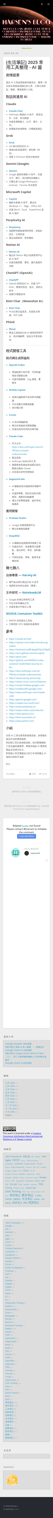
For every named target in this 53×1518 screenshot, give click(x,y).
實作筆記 (27, 1195)
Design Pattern (29, 1164)
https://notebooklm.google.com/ (25, 688)
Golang (43, 1167)
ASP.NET (37, 1157)
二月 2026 (10, 1102)
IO (33, 1171)
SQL (7, 1184)
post (6, 1196)
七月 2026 (10, 1086)
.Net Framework (13, 1156)
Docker (40, 1164)
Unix (24, 1192)
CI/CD (16, 1160)
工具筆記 (38, 1195)
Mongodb (8, 1178)
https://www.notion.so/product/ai (26, 710)
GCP (34, 1167)
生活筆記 (11, 774)
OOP (13, 1181)
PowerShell (29, 1181)
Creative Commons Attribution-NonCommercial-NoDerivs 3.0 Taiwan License (23, 1136)
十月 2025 (10, 1111)
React (37, 1181)
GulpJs (14, 1171)
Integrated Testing (11, 1174)
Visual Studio (35, 1192)
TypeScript (31, 1187)
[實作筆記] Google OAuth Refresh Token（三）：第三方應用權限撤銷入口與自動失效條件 (26, 1056)
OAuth (7, 1181)
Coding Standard (32, 1161)
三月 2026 (10, 1099)
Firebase (29, 1167)
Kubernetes (31, 1174)
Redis (43, 1181)
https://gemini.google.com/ (23, 699)
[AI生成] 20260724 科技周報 (18, 1063)
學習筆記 (15, 1195)
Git (38, 1167)
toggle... (9, 1115)
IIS (31, 1171)
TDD (40, 1184)
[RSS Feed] (42, 4)
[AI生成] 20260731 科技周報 (18, 1050)
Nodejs (43, 1177)
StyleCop (34, 1184)
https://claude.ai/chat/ (20, 638)
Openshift (20, 1181)
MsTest (22, 1178)
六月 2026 (10, 1089)
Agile (8, 1160)
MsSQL (15, 1177)
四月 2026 (10, 1095)
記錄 (42, 1199)
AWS (44, 1156)
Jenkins (22, 1174)
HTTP (20, 1171)
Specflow (26, 1184)
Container (9, 1164)
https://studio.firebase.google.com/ (27, 685)
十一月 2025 (11, 1108)
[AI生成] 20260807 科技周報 (18, 1044)
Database (19, 1163)
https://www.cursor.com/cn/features (27, 681)
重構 (25, 1203)
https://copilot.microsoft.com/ (24, 702)
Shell (20, 1184)
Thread (16, 1188)
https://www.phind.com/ (21, 720)
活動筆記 (17, 1199)
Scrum (13, 1184)
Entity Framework (17, 1167)
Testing (8, 1187)
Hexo (26, 1170)
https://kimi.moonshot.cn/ (22, 717)
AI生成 (26, 1156)
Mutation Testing (32, 1178)
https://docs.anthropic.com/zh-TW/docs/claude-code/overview (27, 450)
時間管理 (8, 1199)
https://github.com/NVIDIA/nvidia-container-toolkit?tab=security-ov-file (26, 664)
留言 (34, 774)
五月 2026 (10, 1092)
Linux (38, 1174)
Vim (28, 1192)
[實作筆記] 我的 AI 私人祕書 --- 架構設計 (24, 1047)
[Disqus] (26, 904)
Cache (23, 1161)
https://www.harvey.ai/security (24, 678)
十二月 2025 (11, 1105)
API (32, 1157)
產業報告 (37, 1199)
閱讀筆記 (33, 1202)
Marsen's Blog (26, 22)
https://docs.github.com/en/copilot (26, 653)
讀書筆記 (8, 1203)
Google (8, 1171)
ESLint (7, 1167)
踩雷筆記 (17, 1202)
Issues (25, 825)
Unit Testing (13, 1191)
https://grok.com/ (18, 656)
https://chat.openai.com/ (21, 713)
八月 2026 (10, 1083)
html (43, 1192)
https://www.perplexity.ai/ (22, 706)
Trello (22, 1188)
